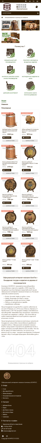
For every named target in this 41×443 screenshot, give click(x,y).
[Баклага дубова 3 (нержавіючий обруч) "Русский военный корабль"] (30, 217)
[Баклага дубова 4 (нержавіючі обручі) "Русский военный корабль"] (30, 185)
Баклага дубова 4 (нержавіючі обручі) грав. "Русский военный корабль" (10, 228)
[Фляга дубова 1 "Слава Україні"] (10, 250)
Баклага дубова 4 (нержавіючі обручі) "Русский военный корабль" (30, 196)
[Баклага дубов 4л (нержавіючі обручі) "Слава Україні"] (30, 152)
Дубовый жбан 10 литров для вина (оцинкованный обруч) (9, 131)
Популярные (6, 108)
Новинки (4, 104)
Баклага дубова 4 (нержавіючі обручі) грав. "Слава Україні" (9, 196)
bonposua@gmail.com (9, 431)
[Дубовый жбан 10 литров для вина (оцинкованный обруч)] (10, 120)
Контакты (5, 398)
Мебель (5, 414)
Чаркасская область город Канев (12, 424)
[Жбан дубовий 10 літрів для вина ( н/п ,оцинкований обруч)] (30, 120)
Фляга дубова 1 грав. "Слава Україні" (30, 260)
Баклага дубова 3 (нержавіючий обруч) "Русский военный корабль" (30, 228)
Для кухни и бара (8, 412)
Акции (3, 101)
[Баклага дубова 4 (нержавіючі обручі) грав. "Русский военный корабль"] (10, 217)
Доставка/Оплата (8, 391)
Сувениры (6, 417)
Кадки (4, 407)
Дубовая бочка (7, 405)
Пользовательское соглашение (12, 396)
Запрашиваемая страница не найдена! (16, 17)
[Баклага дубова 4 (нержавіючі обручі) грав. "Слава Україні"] (10, 185)
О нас (4, 389)
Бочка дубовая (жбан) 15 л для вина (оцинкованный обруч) (10, 163)
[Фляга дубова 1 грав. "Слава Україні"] (30, 250)
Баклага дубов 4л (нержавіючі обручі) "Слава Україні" (30, 163)
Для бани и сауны (8, 410)
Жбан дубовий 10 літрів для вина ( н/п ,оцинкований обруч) (30, 131)
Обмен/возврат (7, 393)
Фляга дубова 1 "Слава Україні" (9, 260)
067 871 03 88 (7, 428)
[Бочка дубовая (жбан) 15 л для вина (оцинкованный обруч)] (10, 152)
